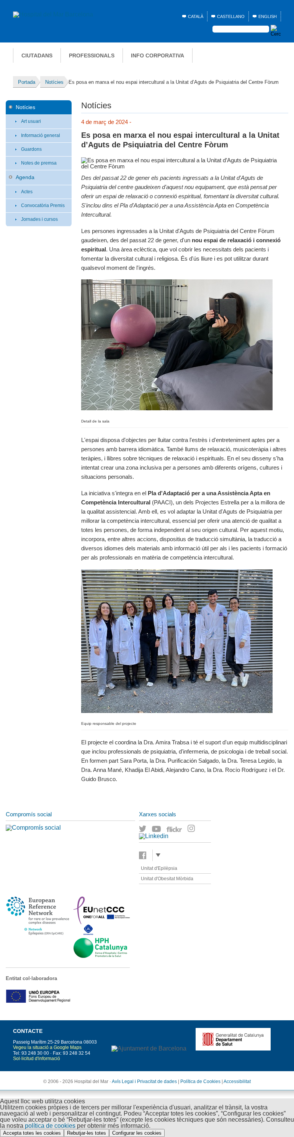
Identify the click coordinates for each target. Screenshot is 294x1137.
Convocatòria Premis (43, 205)
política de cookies (50, 1125)
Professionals (91, 55)
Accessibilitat (237, 1081)
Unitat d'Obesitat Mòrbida (167, 878)
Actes (27, 191)
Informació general (40, 135)
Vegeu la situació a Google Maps (47, 1047)
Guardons (31, 149)
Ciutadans (36, 55)
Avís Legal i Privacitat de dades (144, 1081)
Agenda (25, 177)
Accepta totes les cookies (32, 1133)
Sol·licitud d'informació (36, 1058)
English (267, 16)
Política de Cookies (200, 1081)
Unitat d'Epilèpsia (159, 868)
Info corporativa (157, 55)
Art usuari (31, 121)
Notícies (25, 107)
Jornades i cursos (39, 219)
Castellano (231, 16)
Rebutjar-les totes (86, 1133)
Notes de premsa (39, 163)
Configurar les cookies (137, 1133)
